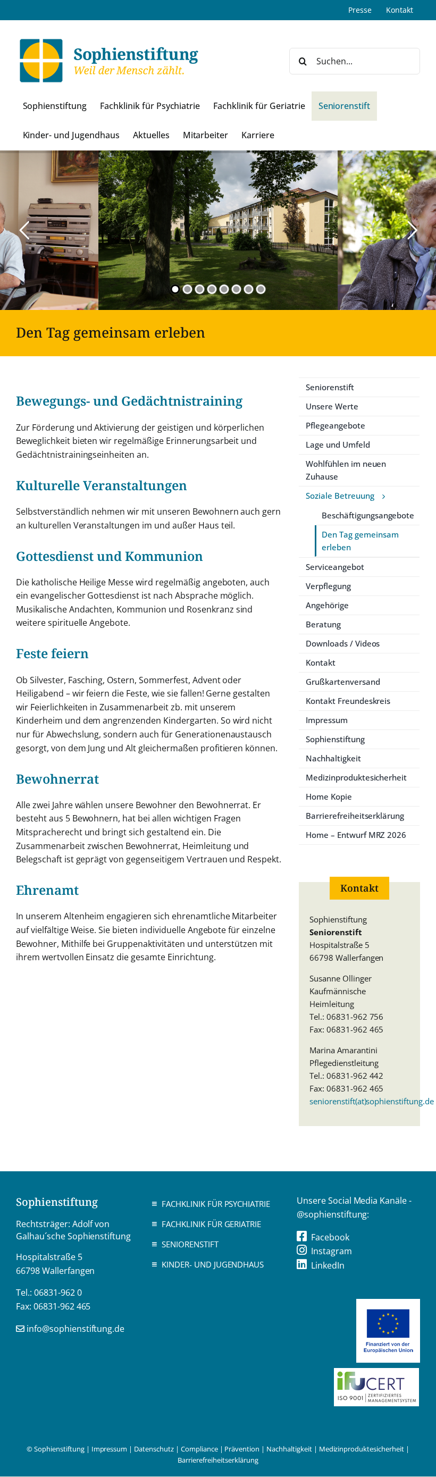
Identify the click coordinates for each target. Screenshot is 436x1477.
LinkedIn (328, 1265)
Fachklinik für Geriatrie (211, 1224)
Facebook (330, 1237)
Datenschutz (154, 1449)
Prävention (241, 1449)
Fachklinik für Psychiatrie (216, 1203)
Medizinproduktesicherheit (361, 1449)
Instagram (331, 1251)
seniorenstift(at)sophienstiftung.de (371, 1101)
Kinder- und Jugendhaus (213, 1264)
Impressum (109, 1449)
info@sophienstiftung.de (75, 1329)
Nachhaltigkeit (289, 1449)
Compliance (199, 1449)
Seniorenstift (190, 1244)
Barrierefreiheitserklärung (218, 1460)
